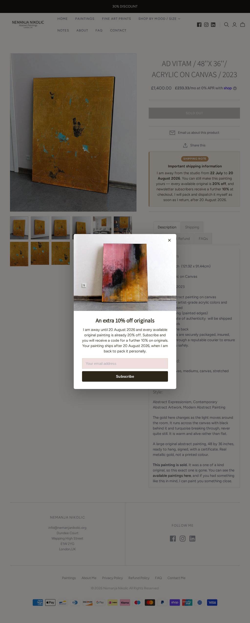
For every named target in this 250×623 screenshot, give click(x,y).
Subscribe (125, 376)
